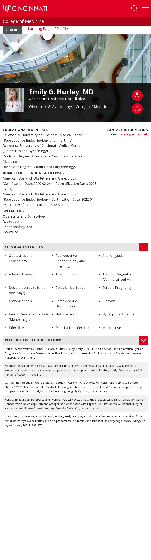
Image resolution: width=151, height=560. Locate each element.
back (13, 30)
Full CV (137, 109)
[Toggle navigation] (145, 8)
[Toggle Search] (134, 8)
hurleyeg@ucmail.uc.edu (134, 134)
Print (137, 96)
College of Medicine (23, 21)
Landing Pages (40, 28)
